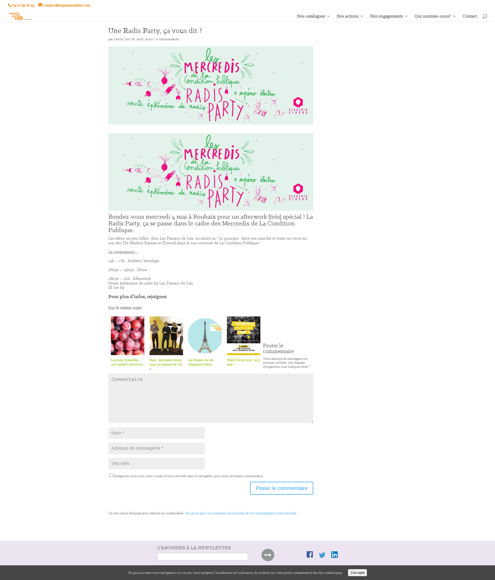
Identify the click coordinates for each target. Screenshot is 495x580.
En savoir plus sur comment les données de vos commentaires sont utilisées (240, 513)
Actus (149, 39)
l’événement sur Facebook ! (197, 296)
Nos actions (348, 16)
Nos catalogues (311, 16)
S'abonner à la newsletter (194, 548)
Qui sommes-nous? (433, 16)
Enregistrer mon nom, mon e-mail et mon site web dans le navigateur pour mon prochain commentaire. (188, 476)
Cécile (118, 39)
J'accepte (357, 573)
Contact (470, 16)
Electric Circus (138, 287)
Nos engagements (386, 16)
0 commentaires (167, 39)
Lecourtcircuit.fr (162, 269)
